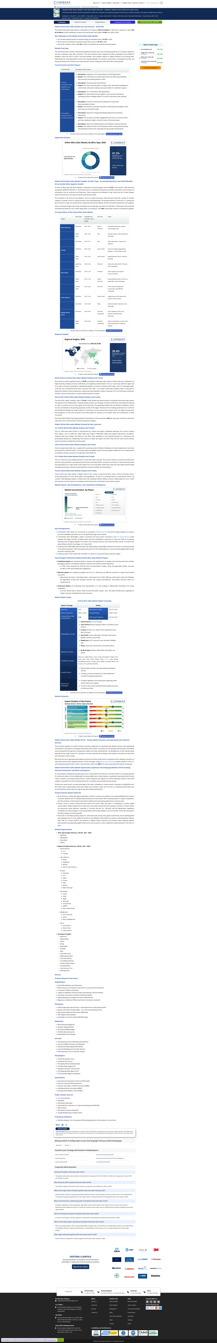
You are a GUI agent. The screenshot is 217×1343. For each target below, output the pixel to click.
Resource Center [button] (138, 3)
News (111, 1320)
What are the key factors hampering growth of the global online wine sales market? (81, 1201)
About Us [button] (96, 3)
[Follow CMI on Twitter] (151, 1301)
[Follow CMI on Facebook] (154, 1301)
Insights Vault (126, 3)
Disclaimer (131, 1316)
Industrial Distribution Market (105, 1154)
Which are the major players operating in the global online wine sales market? (79, 1222)
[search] (161, 2)
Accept (60, 1340)
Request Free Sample (108, 177)
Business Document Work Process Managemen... (110, 1158)
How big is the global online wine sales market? (69, 1172)
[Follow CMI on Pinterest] (158, 1301)
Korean (67, 1145)
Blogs (111, 1312)
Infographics (113, 1309)
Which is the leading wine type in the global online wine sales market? (76, 1214)
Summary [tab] (61, 22)
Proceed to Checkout (150, 68)
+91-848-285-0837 (152, 1293)
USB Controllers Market (62, 1154)
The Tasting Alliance (122, 537)
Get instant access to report (114, 134)
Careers (112, 1323)
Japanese (58, 1145)
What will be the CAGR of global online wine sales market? (72, 1182)
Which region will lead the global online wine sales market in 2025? (75, 1234)
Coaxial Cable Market (61, 1162)
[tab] (62, 22)
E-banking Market (60, 1158)
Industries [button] (116, 3)
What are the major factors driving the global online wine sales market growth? (79, 1190)
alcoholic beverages (108, 761)
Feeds (129, 1323)
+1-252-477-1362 (89, 1293)
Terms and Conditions (134, 1309)
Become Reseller (132, 1301)
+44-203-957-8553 (106, 1293)
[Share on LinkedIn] (62, 1125)
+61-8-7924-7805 (136, 1293)
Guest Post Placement (116, 1316)
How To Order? (132, 1305)
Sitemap (130, 1320)
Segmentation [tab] (100, 22)
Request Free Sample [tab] (123, 22)
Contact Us (94, 1312)
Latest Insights (107, 3)
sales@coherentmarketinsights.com (67, 1301)
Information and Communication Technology (129, 16)
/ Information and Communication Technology (68, 7)
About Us (94, 1301)
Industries (94, 1305)
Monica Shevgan (60, 1131)
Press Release (113, 1305)
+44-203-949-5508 (118, 1293)
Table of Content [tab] (80, 22)
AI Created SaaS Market (103, 1162)
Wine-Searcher (102, 532)
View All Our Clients (80, 1267)
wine (124, 200)
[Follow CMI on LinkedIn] (147, 1301)
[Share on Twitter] (66, 1125)
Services (93, 1309)
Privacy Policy (52, 1340)
